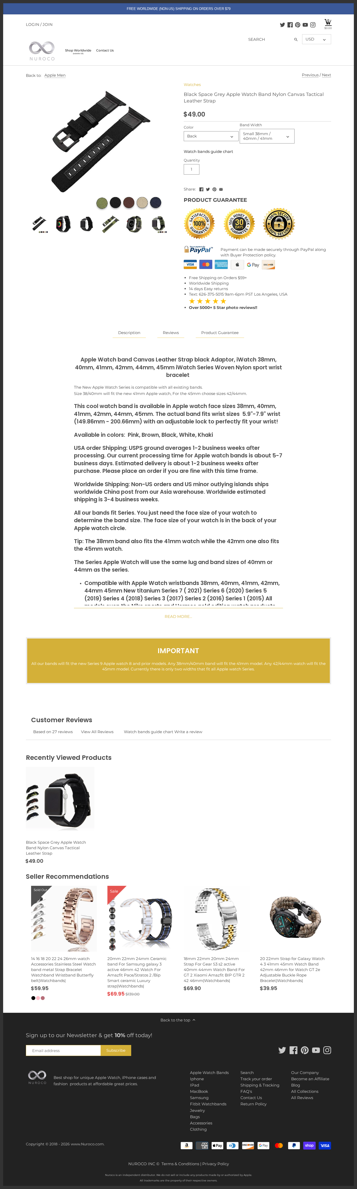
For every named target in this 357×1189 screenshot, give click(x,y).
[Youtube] (305, 25)
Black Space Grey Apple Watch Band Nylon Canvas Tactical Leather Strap (56, 848)
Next (326, 74)
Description (129, 332)
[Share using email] (221, 188)
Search (247, 1072)
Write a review (188, 731)
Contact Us (251, 1097)
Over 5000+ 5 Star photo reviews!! (223, 304)
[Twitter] (282, 25)
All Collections (304, 1091)
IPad (194, 1085)
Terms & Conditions (180, 1163)
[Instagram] (312, 25)
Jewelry (197, 1110)
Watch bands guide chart (208, 151)
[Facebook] (290, 25)
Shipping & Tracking (259, 1085)
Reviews (171, 332)
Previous (310, 74)
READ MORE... (178, 616)
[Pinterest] (297, 25)
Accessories (201, 1123)
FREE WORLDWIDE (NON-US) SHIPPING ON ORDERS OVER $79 (179, 9)
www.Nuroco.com (87, 1144)
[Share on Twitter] (208, 188)
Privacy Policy (215, 1163)
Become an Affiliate (310, 1078)
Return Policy (253, 1103)
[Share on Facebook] (201, 188)
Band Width (251, 125)
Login (32, 24)
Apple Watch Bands (209, 1072)
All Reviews (302, 1097)
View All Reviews (97, 731)
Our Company (305, 1072)
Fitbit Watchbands (208, 1103)
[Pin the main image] (214, 188)
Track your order (256, 1078)
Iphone (197, 1078)
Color (189, 127)
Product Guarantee (220, 332)
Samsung (199, 1097)
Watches (192, 84)
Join (48, 24)
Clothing (198, 1129)
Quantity (192, 160)
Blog (295, 1085)
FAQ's (246, 1091)
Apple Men (55, 75)
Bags (195, 1116)
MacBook (199, 1091)
